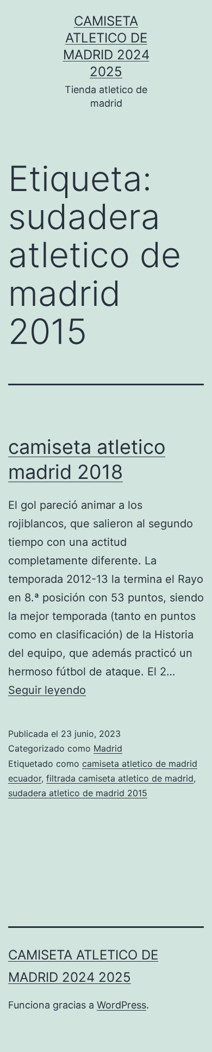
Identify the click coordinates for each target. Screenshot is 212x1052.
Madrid (107, 748)
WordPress (121, 1005)
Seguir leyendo (47, 690)
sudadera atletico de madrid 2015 (77, 793)
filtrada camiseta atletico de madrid (120, 778)
